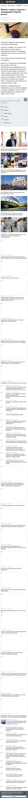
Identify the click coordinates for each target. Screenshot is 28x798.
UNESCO (19, 5)
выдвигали (12, 88)
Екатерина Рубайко (5, 17)
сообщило (20, 53)
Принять (14, 796)
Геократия (3, 5)
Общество (13, 19)
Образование (11, 5)
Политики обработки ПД (7, 794)
